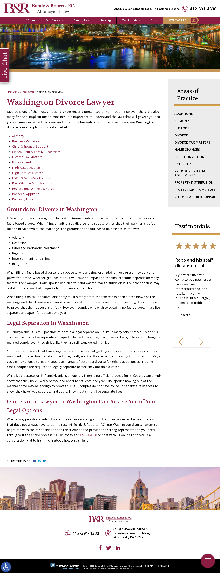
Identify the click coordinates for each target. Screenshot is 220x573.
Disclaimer (164, 566)
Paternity (183, 164)
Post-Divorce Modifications (32, 183)
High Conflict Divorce (27, 173)
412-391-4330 (203, 9)
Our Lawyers (54, 20)
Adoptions (183, 114)
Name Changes (187, 149)
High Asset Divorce (26, 168)
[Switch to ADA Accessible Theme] (6, 567)
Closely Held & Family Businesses (36, 152)
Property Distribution (28, 199)
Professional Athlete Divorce (33, 188)
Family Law (82, 20)
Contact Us (178, 20)
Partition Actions (190, 157)
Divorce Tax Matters (27, 157)
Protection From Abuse (195, 190)
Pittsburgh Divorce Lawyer (20, 91)
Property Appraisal (26, 194)
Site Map (150, 566)
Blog (154, 20)
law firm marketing (93, 568)
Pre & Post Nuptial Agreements (190, 173)
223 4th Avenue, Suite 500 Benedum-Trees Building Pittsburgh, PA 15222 (131, 533)
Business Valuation (26, 141)
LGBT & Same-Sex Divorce (31, 178)
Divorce (181, 135)
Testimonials (131, 20)
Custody (181, 128)
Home (30, 20)
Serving (105, 20)
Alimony (18, 136)
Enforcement (21, 162)
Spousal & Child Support (195, 197)
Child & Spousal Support (30, 146)
